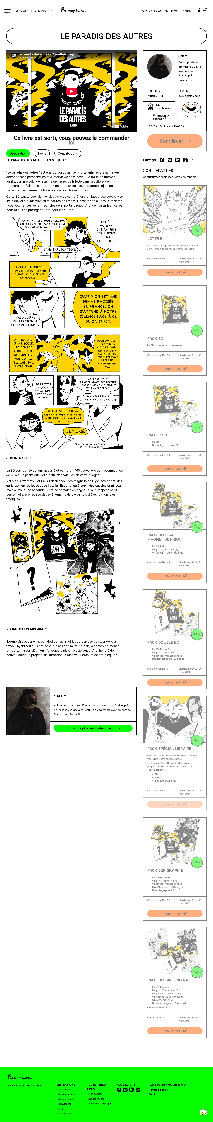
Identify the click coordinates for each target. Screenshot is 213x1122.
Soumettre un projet (99, 1103)
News (42, 153)
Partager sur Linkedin (177, 160)
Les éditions (64, 1089)
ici (71, 142)
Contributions (68, 153)
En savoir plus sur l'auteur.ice (89, 728)
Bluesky (125, 1090)
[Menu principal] (7, 11)
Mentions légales (158, 1089)
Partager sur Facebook (161, 160)
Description (18, 153)
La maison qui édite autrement (166, 11)
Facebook (118, 1090)
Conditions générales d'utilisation (167, 1084)
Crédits (152, 1094)
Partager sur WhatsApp (185, 160)
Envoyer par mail (193, 160)
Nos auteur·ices (66, 1094)
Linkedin (131, 1090)
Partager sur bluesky (169, 160)
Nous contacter (66, 1099)
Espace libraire (96, 1098)
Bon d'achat (64, 1103)
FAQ (60, 1108)
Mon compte (95, 1093)
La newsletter (66, 1113)
